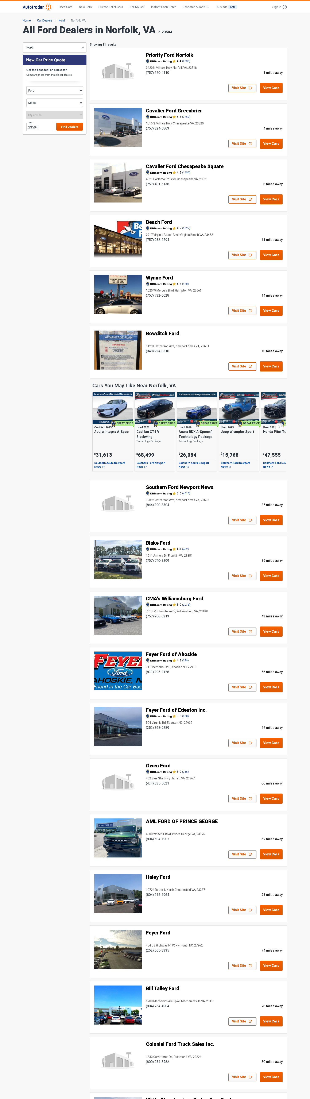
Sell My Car (137, 7)
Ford (62, 20)
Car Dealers (45, 20)
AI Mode (226, 7)
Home (27, 20)
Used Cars (65, 7)
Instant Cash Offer (163, 7)
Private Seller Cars (110, 7)
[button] (278, 7)
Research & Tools (194, 7)
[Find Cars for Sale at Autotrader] (37, 7)
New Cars (85, 7)
